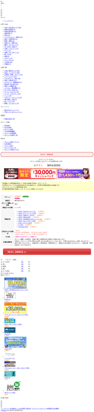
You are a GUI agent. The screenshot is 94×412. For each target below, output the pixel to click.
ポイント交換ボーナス (11, 149)
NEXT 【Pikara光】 (24, 217)
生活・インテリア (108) (12, 72)
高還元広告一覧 (9, 119)
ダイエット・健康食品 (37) (13, 82)
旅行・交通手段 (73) (10, 39)
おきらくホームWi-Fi (25, 223)
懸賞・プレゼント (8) (11, 45)
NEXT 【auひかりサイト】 (27, 211)
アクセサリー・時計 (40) (12, 78)
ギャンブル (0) (9, 60)
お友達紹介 (8, 144)
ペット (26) (8, 95)
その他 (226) (8, 62)
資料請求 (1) (8, 33)
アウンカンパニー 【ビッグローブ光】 (17, 368)
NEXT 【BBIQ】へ (17, 251)
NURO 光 (7, 299)
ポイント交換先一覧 (11, 135)
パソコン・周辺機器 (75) (12, 88)
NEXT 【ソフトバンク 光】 (27, 213)
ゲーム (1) (7, 50)
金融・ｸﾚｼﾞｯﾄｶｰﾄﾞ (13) (11, 52)
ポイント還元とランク (11, 142)
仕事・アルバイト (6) (11, 48)
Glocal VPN (8, 349)
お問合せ (28, 408)
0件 (22, 262)
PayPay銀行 (8, 127)
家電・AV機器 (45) (10, 86)
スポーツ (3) (8, 58)
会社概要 (56, 408)
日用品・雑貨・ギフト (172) (13, 74)
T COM (20, 225)
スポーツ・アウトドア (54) (13, 97)
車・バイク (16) (9, 101)
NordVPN (7, 334)
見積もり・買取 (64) (10, 43)
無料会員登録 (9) (9, 29)
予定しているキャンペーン (13, 112)
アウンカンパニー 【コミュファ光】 (16, 314)
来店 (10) (7, 35)
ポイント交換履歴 (10, 133)
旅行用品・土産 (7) (10, 99)
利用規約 (50, 408)
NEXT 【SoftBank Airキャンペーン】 (30, 219)
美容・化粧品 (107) (10, 80)
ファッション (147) (10, 76)
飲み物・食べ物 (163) (11, 84)
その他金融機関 (9, 131)
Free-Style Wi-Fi (23, 227)
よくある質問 (20, 408)
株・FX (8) (7, 54)
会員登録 (13, 408)
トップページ (8, 21)
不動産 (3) (7, 64)
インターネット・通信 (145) (13, 37)
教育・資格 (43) (9, 41)
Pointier (4, 410)
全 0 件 (19, 259)
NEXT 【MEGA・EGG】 (26, 215)
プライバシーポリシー (39, 408)
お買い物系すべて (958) (12, 71)
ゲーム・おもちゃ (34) (11, 92)
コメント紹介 (8, 146)
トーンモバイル (9, 358)
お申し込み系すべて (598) (12, 27)
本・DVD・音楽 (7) (10, 47)
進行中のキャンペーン (11, 110)
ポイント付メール (10, 147)
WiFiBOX (7, 377)
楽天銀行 (7, 125)
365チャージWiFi (9, 392)
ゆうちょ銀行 (8, 129)
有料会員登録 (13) (10, 31)
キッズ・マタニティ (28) (12, 94)
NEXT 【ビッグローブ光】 (27, 221)
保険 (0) (6, 56)
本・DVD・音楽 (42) (11, 90)
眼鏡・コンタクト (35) (11, 103)
